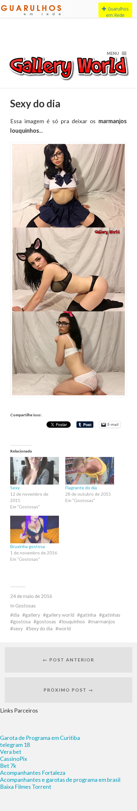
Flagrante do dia (81, 487)
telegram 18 (15, 744)
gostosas (46, 621)
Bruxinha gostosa (27, 546)
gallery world (60, 615)
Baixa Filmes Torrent (25, 786)
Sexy (15, 487)
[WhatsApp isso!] (24, 427)
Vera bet (10, 751)
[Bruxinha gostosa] (34, 529)
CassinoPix (13, 758)
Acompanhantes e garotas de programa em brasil (60, 779)
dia (16, 615)
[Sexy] (34, 471)
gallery (32, 615)
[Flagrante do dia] (89, 471)
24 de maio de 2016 (31, 596)
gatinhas (111, 615)
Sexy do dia (41, 628)
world (64, 628)
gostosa (22, 621)
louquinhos (73, 621)
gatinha (88, 615)
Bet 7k (8, 765)
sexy (18, 628)
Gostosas (25, 605)
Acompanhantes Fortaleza (32, 772)
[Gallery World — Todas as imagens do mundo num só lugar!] (68, 67)
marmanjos (103, 621)
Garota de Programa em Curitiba (40, 737)
